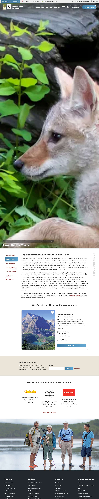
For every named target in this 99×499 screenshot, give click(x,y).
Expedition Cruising (10, 496)
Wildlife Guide (45, 241)
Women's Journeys (10, 488)
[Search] (68, 7)
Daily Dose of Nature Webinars (86, 485)
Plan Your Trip (81, 491)
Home (4, 241)
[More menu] (63, 7)
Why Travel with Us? (60, 491)
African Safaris (32, 485)
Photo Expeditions (9, 485)
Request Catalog (89, 7)
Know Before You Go (11, 241)
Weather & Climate (11, 272)
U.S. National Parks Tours (34, 488)
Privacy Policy (76, 368)
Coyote (51, 241)
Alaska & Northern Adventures (24, 241)
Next (68, 369)
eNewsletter (75, 7)
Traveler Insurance (83, 493)
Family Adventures (10, 493)
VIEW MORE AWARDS (49, 413)
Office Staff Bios (59, 496)
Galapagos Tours (32, 496)
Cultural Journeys (9, 491)
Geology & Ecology (11, 267)
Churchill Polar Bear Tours (35, 483)
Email (51, 365)
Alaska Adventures (33, 491)
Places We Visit (10, 263)
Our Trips (57, 483)
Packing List (9, 276)
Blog (79, 488)
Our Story (57, 488)
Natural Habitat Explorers (84, 496)
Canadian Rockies (37, 241)
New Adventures (9, 483)
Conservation (58, 485)
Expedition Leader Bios (61, 493)
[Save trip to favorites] (33, 244)
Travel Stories (10, 280)
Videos (80, 483)
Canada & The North (33, 493)
